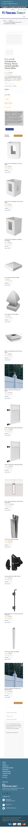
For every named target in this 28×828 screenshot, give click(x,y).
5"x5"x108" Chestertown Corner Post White (14, 202)
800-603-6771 (10, 1)
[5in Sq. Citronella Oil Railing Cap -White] (14, 376)
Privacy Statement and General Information (11, 817)
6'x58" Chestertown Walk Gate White (13, 464)
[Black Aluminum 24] (14, 600)
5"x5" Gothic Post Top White (11, 314)
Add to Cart (7, 172)
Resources (5, 769)
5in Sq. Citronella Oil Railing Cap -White (13, 390)
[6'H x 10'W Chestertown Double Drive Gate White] (14, 488)
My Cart (20, 9)
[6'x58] (14, 451)
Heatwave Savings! (7, 767)
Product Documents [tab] (11, 719)
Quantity (7, 89)
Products (11, 21)
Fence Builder (6, 771)
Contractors (6, 773)
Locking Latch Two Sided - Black (12, 576)
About (4, 764)
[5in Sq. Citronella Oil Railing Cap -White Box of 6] (14, 675)
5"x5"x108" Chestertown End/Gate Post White (13, 240)
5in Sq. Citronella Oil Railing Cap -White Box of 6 (13, 689)
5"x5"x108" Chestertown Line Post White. (13, 164)
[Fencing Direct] (14, 12)
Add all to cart (18, 135)
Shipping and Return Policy (8, 819)
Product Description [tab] (11, 712)
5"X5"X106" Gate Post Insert (11, 539)
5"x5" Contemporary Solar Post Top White (13, 351)
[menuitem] (7, 762)
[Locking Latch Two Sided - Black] (14, 563)
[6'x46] (14, 414)
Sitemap (17, 819)
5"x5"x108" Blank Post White (12, 651)
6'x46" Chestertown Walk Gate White (13, 427)
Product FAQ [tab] (9, 716)
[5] (14, 150)
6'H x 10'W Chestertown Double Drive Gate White (14, 502)
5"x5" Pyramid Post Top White (12, 277)
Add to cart (9, 129)
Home (4, 21)
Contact (5, 775)
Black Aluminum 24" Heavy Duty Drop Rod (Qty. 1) (14, 614)
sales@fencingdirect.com (12, 3)
